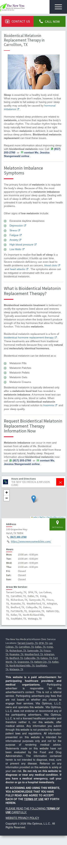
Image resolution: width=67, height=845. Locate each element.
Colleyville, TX (31, 658)
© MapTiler (41, 517)
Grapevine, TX (25, 661)
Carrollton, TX (26, 646)
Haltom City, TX (42, 661)
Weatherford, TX (34, 654)
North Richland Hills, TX (21, 665)
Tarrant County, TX (27, 643)
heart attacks (17, 269)
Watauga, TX (16, 669)
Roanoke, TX (16, 654)
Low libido (15, 249)
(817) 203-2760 (18, 537)
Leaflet (35, 517)
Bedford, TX (16, 658)
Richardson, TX (17, 650)
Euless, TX (46, 658)
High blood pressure (21, 244)
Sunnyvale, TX (34, 650)
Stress (13, 230)
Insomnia (48, 405)
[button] (33, 499)
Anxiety (13, 239)
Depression (16, 225)
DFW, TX (43, 643)
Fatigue (13, 235)
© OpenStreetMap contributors (55, 517)
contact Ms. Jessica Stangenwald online (27, 154)
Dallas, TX (40, 646)
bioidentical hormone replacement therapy (29, 337)
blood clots (50, 265)
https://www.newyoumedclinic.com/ (31, 541)
